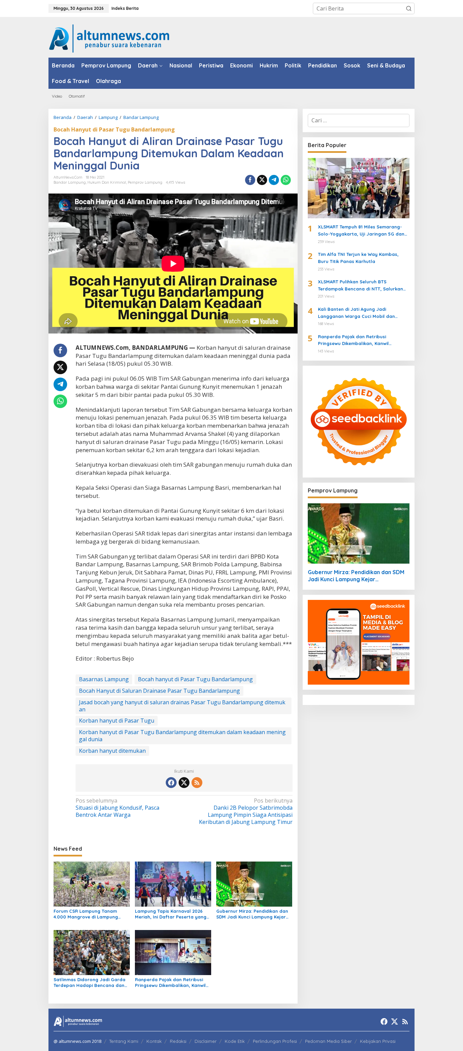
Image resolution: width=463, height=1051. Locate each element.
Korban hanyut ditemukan (112, 750)
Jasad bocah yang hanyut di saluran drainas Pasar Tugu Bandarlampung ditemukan (182, 706)
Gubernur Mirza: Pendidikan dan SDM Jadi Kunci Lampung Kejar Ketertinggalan (252, 914)
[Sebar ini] (250, 180)
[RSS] (197, 782)
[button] (409, 8)
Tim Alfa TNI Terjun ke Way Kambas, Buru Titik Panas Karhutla (358, 257)
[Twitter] (184, 782)
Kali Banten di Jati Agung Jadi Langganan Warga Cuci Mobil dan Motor (356, 313)
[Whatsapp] (286, 180)
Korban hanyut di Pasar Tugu (116, 720)
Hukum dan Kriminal (106, 182)
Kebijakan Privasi (378, 1041)
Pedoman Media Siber (328, 1041)
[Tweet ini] (262, 180)
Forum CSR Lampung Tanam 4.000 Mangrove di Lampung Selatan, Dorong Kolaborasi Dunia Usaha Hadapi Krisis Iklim (89, 914)
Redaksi (178, 1041)
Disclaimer (206, 1041)
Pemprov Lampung (145, 182)
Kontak (154, 1041)
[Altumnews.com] (109, 37)
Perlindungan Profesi (275, 1041)
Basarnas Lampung (104, 679)
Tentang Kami (123, 1041)
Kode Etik (235, 1041)
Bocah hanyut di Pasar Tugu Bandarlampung (195, 679)
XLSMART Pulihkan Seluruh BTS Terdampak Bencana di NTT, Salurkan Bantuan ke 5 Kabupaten (360, 285)
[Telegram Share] (274, 180)
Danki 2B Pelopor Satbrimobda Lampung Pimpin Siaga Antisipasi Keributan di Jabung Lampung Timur (245, 811)
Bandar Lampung (70, 182)
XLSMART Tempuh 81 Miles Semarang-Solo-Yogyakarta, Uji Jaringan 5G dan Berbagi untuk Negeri (361, 231)
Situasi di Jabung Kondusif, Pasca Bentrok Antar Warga (117, 807)
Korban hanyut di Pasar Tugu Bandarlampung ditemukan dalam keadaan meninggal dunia (182, 735)
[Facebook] (171, 782)
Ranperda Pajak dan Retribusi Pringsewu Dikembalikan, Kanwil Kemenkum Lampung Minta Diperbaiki (170, 982)
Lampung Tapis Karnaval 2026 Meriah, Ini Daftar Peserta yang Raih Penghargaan (170, 914)
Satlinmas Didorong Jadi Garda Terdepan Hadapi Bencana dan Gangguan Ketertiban (89, 982)
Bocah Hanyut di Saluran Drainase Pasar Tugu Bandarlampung (159, 690)
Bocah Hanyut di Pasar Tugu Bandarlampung (114, 129)
